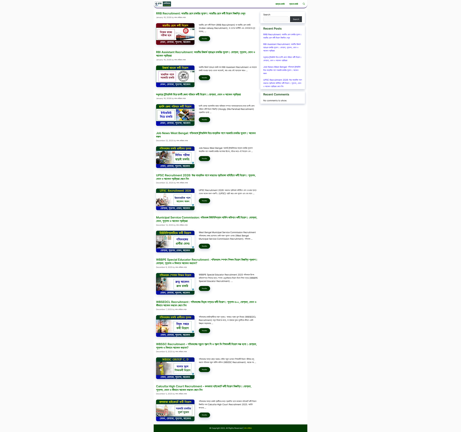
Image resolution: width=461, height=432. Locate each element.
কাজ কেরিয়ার (248, 428)
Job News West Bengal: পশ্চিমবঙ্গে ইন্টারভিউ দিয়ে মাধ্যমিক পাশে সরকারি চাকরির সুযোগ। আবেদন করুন (206, 134)
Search (266, 14)
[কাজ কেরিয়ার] (163, 4)
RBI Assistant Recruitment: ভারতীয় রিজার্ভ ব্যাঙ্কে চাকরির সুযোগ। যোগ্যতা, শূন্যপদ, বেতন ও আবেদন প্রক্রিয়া (205, 53)
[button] (303, 4)
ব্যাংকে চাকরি (293, 4)
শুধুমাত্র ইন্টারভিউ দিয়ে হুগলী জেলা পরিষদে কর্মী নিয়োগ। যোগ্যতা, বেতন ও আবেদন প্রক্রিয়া (198, 94)
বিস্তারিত (204, 39)
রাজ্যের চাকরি (280, 4)
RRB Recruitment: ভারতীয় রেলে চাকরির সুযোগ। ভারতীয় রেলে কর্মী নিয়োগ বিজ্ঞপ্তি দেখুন (200, 13)
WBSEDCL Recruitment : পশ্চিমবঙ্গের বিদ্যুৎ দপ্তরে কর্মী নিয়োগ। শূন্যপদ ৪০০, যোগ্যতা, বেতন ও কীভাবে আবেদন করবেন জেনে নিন (206, 303)
